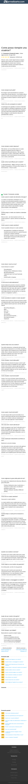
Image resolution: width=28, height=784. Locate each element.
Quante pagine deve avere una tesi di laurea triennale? (14, 724)
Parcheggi (14, 759)
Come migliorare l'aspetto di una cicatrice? (14, 682)
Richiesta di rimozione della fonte (8, 68)
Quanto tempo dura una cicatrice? (12, 679)
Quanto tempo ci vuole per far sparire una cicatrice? (16, 667)
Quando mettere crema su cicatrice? (12, 669)
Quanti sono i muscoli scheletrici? (12, 718)
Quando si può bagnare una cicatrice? (13, 659)
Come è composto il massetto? (11, 737)
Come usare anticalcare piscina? (12, 713)
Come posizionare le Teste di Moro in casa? (14, 734)
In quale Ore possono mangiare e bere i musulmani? (13, 732)
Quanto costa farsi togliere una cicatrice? (13, 672)
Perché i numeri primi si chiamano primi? (13, 726)
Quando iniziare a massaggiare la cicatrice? (14, 661)
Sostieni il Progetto (14, 775)
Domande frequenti (14, 772)
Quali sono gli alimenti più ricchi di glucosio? (14, 715)
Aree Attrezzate (14, 764)
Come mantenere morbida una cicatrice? (13, 674)
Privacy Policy (14, 777)
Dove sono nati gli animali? (10, 729)
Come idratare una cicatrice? (11, 677)
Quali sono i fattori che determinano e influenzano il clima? (15, 721)
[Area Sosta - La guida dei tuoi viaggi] (14, 2)
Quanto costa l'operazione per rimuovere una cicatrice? (14, 665)
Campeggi (14, 762)
